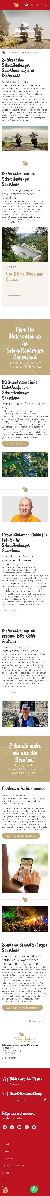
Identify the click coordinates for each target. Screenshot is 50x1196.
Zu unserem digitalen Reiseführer (21, 835)
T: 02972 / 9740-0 (9, 1053)
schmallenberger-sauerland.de (3, 52)
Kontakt (13, 610)
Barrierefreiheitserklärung (13, 1165)
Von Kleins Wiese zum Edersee (24, 276)
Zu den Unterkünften (16, 443)
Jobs (4, 1180)
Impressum (7, 1151)
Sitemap (5, 1172)
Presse (5, 1187)
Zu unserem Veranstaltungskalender (22, 1007)
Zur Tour (14, 298)
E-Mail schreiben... (9, 1057)
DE (37, 4)
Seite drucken (37, 1021)
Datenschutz (7, 1158)
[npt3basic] (16, 5)
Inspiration (13, 52)
